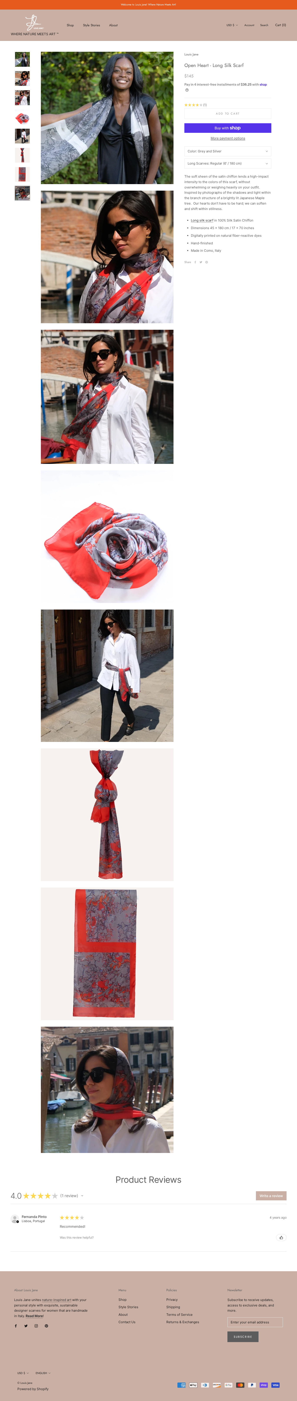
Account (249, 25)
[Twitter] (201, 262)
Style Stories (91, 25)
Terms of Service (179, 1315)
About (113, 25)
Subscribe (243, 1337)
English (41, 1373)
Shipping (173, 1307)
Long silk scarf (202, 220)
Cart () (280, 25)
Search (264, 25)
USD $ (230, 25)
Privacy (172, 1300)
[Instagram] (36, 1326)
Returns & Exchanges (182, 1322)
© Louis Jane (24, 1383)
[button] (82, 1195)
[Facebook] (195, 262)
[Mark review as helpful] (281, 1237)
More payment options (228, 138)
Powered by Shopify (32, 1389)
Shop (70, 25)
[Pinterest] (206, 262)
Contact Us (126, 1322)
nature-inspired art (56, 1300)
